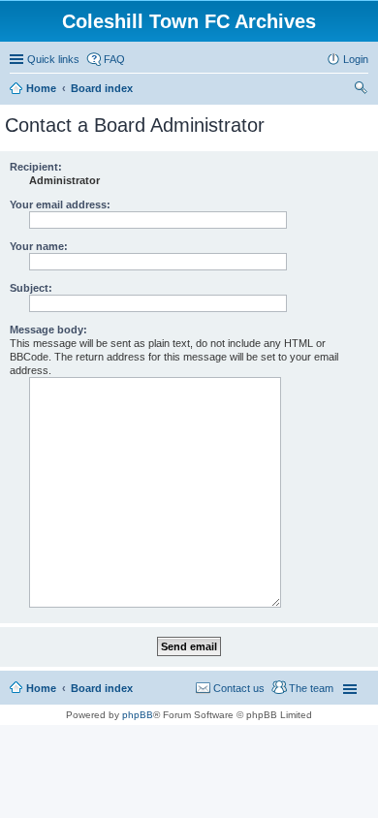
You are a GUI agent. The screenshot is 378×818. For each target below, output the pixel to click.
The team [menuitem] (311, 688)
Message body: (48, 329)
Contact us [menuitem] (239, 688)
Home (41, 688)
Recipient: (36, 167)
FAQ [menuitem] (114, 59)
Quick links (53, 59)
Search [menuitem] (360, 90)
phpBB (137, 714)
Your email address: (60, 204)
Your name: (39, 246)
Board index (102, 688)
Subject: (31, 288)
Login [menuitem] (355, 59)
